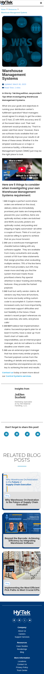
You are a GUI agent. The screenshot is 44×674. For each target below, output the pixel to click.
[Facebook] (19, 620)
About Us (22, 631)
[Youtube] (30, 620)
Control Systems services (18, 376)
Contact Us (22, 664)
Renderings (22, 649)
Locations (22, 661)
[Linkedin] (14, 620)
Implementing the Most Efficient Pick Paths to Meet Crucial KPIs (22, 588)
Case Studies (22, 646)
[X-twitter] (24, 620)
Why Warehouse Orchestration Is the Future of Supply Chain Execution (22, 502)
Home (3, 9)
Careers (22, 634)
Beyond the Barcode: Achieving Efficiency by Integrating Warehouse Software (22, 540)
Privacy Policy (22, 667)
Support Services (22, 637)
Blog (22, 652)
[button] (41, 3)
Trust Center (22, 670)
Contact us (7, 372)
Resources (12, 9)
